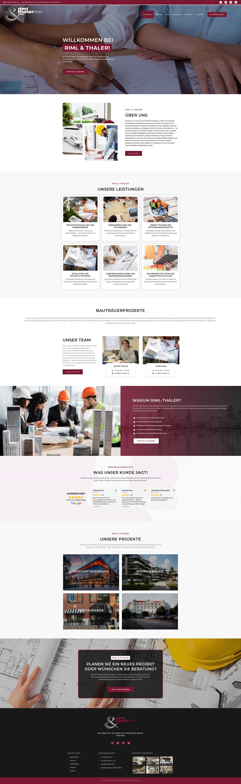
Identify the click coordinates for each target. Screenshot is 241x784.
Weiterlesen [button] (97, 507)
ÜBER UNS (159, 14)
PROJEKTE (188, 14)
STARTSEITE (148, 14)
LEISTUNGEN (177, 14)
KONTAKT (200, 14)
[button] (176, 498)
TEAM (167, 14)
